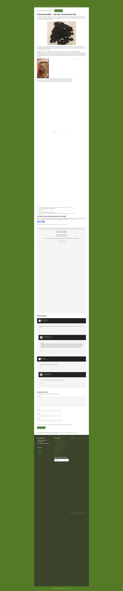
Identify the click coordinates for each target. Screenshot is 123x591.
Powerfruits (41, 209)
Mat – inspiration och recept (73, 219)
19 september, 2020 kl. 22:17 (47, 375)
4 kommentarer (59, 10)
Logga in (69, 588)
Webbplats (38, 418)
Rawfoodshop (41, 212)
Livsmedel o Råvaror (61, 224)
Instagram (40, 453)
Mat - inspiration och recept (46, 224)
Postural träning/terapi (60, 450)
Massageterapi (58, 448)
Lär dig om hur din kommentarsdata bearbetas (68, 432)
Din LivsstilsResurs (40, 2)
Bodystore (41, 208)
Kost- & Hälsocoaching (59, 443)
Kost (56, 224)
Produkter (66, 224)
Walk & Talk (57, 454)
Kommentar (39, 396)
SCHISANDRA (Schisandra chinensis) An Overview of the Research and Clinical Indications (55, 207)
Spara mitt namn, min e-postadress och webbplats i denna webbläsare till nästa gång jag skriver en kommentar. (54, 424)
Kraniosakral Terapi (59, 446)
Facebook (40, 451)
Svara (40, 330)
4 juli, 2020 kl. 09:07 (44, 321)
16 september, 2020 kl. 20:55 (45, 359)
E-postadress (39, 413)
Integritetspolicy (40, 456)
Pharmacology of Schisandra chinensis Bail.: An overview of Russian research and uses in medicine (56, 213)
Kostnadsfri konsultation (60, 445)
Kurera (40, 211)
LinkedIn (39, 449)
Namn (38, 408)
